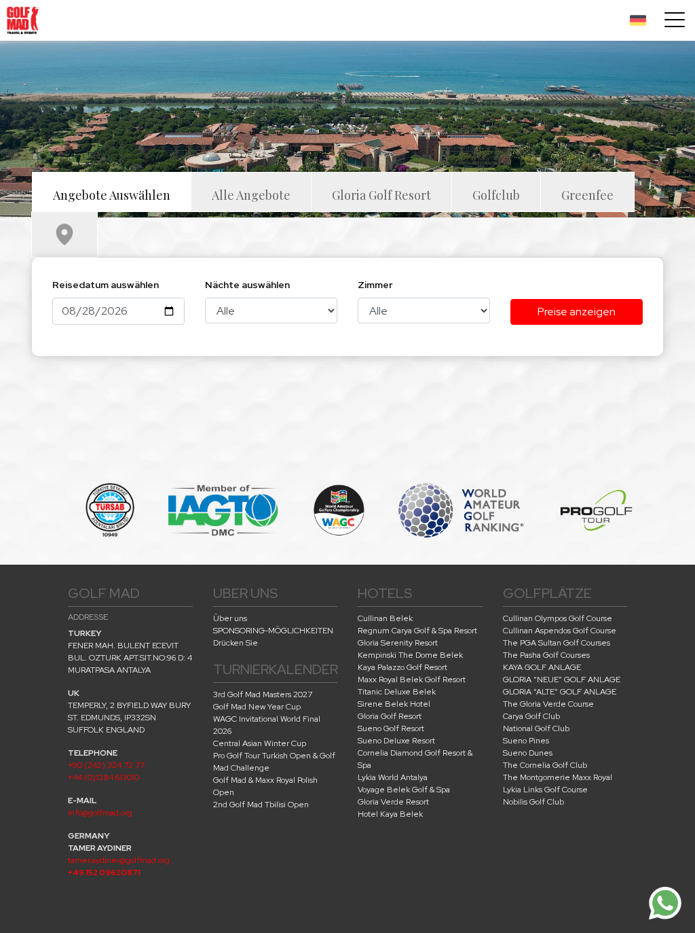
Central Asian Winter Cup (259, 743)
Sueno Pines (526, 740)
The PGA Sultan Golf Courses (556, 642)
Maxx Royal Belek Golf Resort (412, 679)
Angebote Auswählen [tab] (111, 195)
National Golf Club (536, 728)
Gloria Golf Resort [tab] (381, 195)
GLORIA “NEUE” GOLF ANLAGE (561, 679)
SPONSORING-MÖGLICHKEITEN (273, 630)
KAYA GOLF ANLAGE (542, 667)
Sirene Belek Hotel (394, 704)
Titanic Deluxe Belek (397, 691)
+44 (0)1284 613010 (103, 777)
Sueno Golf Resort (391, 728)
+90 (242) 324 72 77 (106, 765)
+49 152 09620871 (104, 872)
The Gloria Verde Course (548, 704)
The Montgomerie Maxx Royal (557, 777)
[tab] (64, 234)
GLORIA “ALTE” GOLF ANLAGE (559, 691)
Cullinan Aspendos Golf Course (559, 630)
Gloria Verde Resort (393, 801)
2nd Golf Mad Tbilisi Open (261, 804)
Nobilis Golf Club (533, 801)
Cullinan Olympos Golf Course (557, 618)
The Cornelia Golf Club (545, 765)
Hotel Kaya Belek (390, 814)
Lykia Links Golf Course (545, 789)
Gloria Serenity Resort (398, 642)
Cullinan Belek (385, 618)
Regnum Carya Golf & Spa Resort (417, 630)
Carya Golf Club (531, 716)
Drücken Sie (235, 642)
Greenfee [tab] (587, 195)
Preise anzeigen (577, 311)
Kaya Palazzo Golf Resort (402, 667)
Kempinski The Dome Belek (410, 655)
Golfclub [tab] (496, 195)
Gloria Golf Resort (389, 716)
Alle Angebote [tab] (251, 195)
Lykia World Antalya (393, 777)
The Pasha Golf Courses (546, 655)
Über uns (230, 618)
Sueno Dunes (527, 752)
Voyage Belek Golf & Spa (404, 789)
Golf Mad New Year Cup (257, 706)
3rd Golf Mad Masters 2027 (262, 694)
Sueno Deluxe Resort (396, 740)
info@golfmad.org (100, 812)
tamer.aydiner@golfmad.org (119, 860)
